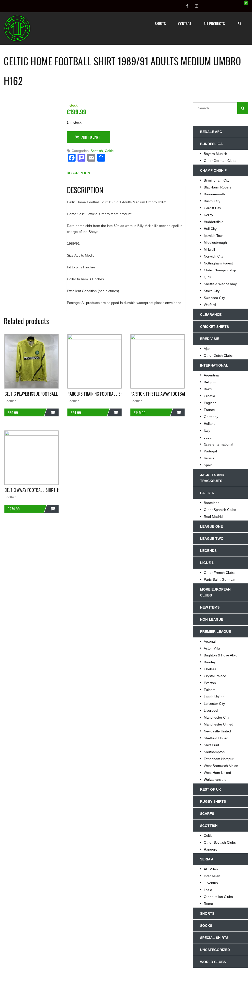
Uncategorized (215, 950)
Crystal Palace (215, 676)
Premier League (215, 631)
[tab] (78, 174)
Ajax (207, 349)
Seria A (206, 859)
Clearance (210, 314)
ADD (53, 412)
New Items (210, 607)
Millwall (209, 249)
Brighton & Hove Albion (221, 655)
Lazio (208, 890)
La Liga (207, 493)
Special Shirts (214, 938)
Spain (208, 465)
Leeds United (214, 697)
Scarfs (207, 814)
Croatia (209, 396)
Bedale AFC (211, 132)
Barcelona (212, 503)
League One (211, 526)
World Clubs (213, 962)
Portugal (210, 451)
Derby (208, 215)
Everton (210, 683)
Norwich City (213, 256)
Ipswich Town (214, 236)
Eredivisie (209, 339)
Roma (208, 904)
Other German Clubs (220, 161)
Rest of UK (210, 789)
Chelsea (210, 669)
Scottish (97, 151)
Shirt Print (211, 745)
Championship (213, 170)
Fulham (210, 690)
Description (78, 173)
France (209, 410)
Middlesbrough (215, 242)
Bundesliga (211, 144)
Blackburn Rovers (217, 187)
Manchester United (218, 724)
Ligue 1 (207, 563)
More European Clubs (215, 592)
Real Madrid (213, 517)
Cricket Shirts (214, 327)
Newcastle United (217, 731)
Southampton (214, 752)
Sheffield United (216, 738)
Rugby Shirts (213, 801)
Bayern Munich (215, 154)
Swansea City (214, 298)
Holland (210, 424)
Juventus (211, 883)
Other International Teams (218, 444)
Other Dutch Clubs (218, 355)
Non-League (211, 619)
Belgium (210, 382)
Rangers (210, 849)
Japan (208, 437)
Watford (210, 305)
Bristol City (212, 201)
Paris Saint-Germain (219, 579)
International (214, 365)
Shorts (207, 913)
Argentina (211, 375)
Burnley (210, 662)
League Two (211, 538)
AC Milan (211, 869)
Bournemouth (214, 194)
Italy (207, 430)
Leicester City (214, 704)
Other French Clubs (219, 573)
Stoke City (212, 291)
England (210, 403)
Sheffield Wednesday (220, 284)
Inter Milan (212, 876)
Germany (211, 417)
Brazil (208, 389)
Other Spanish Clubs (220, 510)
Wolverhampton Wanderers (216, 780)
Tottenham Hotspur (219, 759)
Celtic (109, 151)
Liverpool (211, 710)
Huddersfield (213, 222)
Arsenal (210, 641)
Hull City (210, 229)
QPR (207, 277)
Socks (206, 926)
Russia (209, 458)
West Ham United (217, 773)
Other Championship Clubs (220, 270)
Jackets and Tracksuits (212, 478)
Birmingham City (216, 180)
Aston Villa (212, 648)
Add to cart (90, 137)
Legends (208, 551)
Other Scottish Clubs (220, 842)
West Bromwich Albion (221, 766)
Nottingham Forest (218, 263)
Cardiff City (212, 208)
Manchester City (216, 717)
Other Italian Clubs (218, 897)
